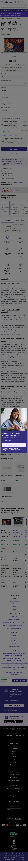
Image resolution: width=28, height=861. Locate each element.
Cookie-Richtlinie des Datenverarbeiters (12, 436)
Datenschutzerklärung (18, 433)
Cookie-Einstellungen (8, 431)
